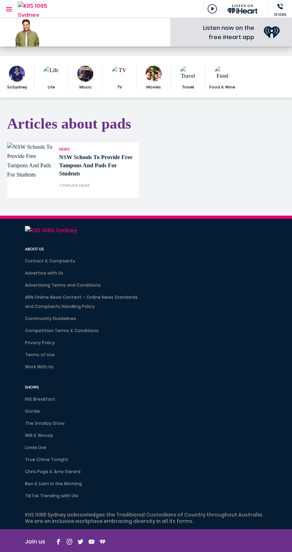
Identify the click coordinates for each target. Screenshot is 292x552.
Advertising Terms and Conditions (63, 285)
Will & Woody (39, 435)
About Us (34, 249)
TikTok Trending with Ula (51, 496)
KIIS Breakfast (40, 399)
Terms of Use (40, 355)
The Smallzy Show (44, 423)
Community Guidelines (50, 318)
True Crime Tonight (46, 459)
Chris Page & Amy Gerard (52, 472)
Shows (32, 387)
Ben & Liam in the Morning (53, 484)
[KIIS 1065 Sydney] (39, 9)
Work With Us (39, 367)
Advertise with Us (44, 273)
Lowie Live (35, 447)
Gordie (32, 411)
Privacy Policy (40, 343)
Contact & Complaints (50, 261)
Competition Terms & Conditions (62, 331)
